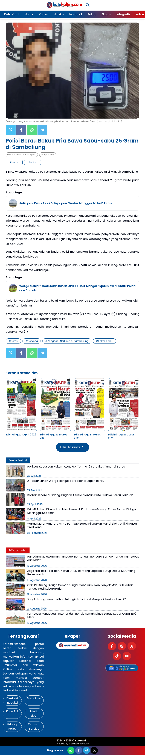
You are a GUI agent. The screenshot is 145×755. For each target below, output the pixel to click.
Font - (32, 162)
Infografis (123, 14)
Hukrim (59, 14)
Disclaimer (34, 698)
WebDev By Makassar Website (72, 743)
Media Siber (34, 713)
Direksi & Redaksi (12, 700)
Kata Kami (11, 14)
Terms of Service (34, 726)
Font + (14, 162)
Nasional (75, 14)
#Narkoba (31, 341)
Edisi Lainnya (70, 447)
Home (29, 14)
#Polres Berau (104, 341)
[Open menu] (95, 5)
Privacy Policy (12, 726)
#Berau (13, 341)
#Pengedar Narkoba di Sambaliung (66, 341)
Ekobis (106, 14)
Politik (92, 14)
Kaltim (43, 14)
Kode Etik (12, 711)
